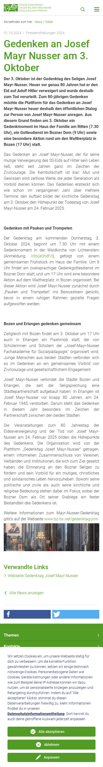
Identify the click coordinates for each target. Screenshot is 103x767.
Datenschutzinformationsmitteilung (36, 714)
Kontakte (12, 646)
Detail (49, 22)
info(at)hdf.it (42, 256)
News (38, 22)
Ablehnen (51, 745)
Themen (11, 635)
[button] (27, 614)
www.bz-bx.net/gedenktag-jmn (71, 519)
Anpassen (52, 757)
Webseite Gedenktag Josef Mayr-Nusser (43, 575)
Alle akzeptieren (51, 732)
